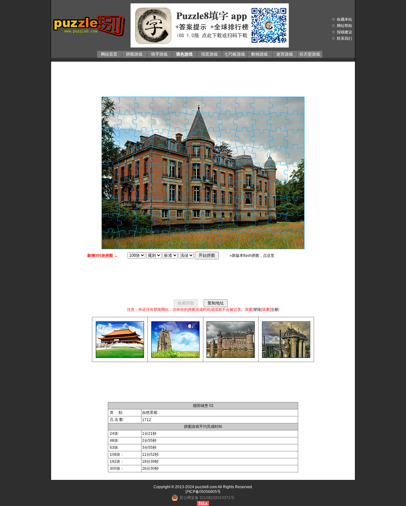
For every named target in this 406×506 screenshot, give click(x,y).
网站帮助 (344, 26)
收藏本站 (344, 19)
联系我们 (344, 38)
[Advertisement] (203, 77)
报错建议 (344, 32)
